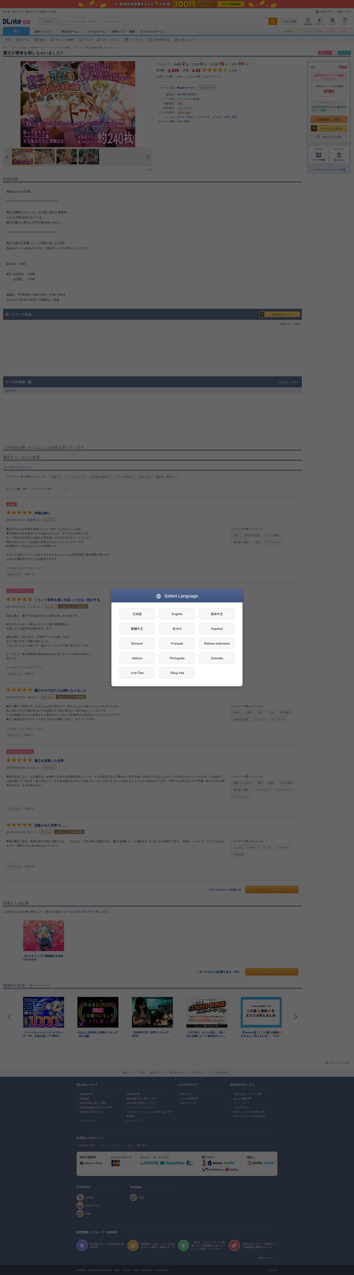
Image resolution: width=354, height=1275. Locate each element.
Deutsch (137, 643)
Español (217, 628)
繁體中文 (137, 628)
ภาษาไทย (137, 673)
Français (177, 643)
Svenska (217, 658)
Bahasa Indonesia (217, 643)
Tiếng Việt (177, 673)
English (177, 614)
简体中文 (217, 614)
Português (177, 658)
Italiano (137, 658)
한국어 (177, 628)
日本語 (137, 614)
